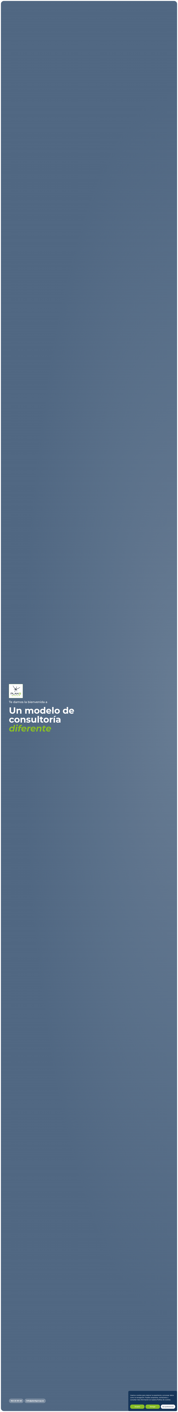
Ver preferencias (168, 1407)
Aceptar (137, 1407)
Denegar (153, 1407)
